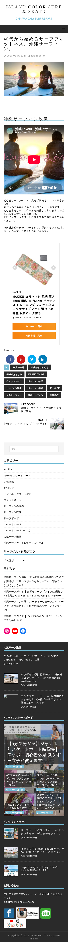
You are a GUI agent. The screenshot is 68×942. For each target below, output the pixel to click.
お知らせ (9, 487)
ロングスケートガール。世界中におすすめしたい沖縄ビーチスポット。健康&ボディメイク (42, 699)
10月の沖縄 (18, 367)
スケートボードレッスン (18, 530)
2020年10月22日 (16, 55)
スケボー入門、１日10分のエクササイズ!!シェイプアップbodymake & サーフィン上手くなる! (49, 801)
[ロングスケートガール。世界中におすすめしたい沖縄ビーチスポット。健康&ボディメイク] (11, 703)
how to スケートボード (17, 475)
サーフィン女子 (35, 381)
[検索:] (34, 449)
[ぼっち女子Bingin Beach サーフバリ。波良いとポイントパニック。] (11, 855)
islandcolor (38, 55)
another (8, 469)
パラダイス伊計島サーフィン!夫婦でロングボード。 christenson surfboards (41, 678)
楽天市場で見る (34, 335)
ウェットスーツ (14, 381)
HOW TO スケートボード (18, 717)
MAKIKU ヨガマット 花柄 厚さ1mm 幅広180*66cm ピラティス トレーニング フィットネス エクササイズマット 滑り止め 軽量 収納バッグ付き (34, 304)
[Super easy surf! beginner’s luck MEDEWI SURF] (11, 874)
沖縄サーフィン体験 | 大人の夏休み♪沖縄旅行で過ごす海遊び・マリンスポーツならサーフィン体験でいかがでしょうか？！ (34, 581)
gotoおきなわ (14, 374)
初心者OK (55, 388)
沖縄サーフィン (35, 395)
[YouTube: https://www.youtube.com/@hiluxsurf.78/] (15, 631)
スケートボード (12, 524)
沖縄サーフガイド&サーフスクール (24, 542)
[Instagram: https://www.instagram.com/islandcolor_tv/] (7, 631)
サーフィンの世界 (14, 506)
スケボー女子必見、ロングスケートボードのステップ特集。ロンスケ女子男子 (48, 780)
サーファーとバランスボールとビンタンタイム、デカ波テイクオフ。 (42, 831)
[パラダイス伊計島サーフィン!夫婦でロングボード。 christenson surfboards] (11, 681)
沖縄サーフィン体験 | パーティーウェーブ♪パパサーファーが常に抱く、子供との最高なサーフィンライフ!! (34, 605)
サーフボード (11, 518)
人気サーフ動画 (12, 536)
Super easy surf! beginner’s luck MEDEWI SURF (40, 868)
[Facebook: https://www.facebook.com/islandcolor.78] (23, 631)
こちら (54, 894)
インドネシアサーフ (15, 821)
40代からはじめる (39, 367)
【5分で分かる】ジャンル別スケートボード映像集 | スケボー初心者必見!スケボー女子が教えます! (34, 752)
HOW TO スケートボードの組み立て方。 (18, 806)
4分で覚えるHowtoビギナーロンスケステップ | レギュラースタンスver (18, 780)
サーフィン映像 (14, 388)
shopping (9, 481)
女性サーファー (14, 395)
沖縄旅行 (54, 395)
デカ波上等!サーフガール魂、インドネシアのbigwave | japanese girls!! (31, 657)
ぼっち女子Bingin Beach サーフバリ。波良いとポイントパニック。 (42, 850)
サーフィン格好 (35, 388)
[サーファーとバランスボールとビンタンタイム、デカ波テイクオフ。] (11, 837)
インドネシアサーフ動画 (18, 494)
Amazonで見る (34, 326)
